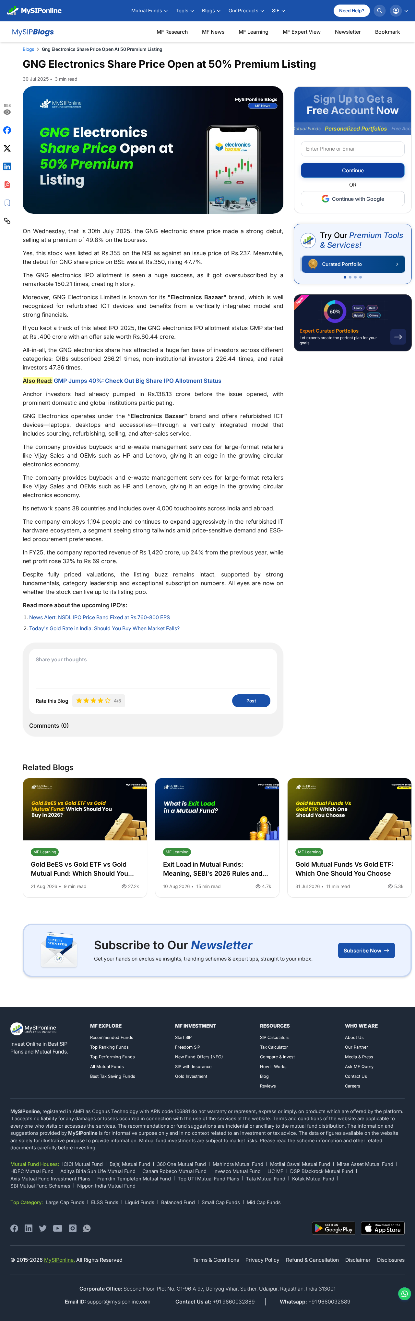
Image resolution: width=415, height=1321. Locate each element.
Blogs (28, 49)
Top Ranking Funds (109, 1047)
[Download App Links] (334, 1228)
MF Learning (253, 31)
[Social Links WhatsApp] (87, 1228)
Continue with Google (358, 199)
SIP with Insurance (193, 1066)
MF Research (172, 31)
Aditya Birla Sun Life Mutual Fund (98, 1171)
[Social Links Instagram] (73, 1228)
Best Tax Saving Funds (112, 1076)
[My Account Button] (398, 10)
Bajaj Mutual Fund (130, 1164)
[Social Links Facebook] (14, 1228)
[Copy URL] (7, 221)
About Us (354, 1037)
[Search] (379, 10)
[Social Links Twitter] (43, 1228)
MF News (213, 31)
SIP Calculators (275, 1037)
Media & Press (359, 1056)
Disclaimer (358, 1260)
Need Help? (351, 10)
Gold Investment (191, 1076)
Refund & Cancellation (312, 1260)
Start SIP (183, 1037)
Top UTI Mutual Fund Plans (208, 1179)
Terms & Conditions (216, 1260)
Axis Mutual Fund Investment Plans (50, 1179)
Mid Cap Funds (264, 1202)
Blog (264, 1076)
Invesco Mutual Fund (237, 1171)
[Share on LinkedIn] (7, 166)
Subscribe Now (362, 950)
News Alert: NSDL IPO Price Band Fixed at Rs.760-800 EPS (99, 617)
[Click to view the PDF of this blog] (7, 184)
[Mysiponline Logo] (34, 1028)
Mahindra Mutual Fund (238, 1164)
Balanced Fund (178, 1202)
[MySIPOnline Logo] (34, 10)
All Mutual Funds (107, 1066)
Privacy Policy (262, 1260)
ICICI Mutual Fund (82, 1164)
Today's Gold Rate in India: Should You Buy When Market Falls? (104, 628)
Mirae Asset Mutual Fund (365, 1164)
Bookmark (387, 31)
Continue (353, 170)
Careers (352, 1085)
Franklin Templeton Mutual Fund (134, 1179)
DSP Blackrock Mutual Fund (321, 1171)
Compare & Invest (277, 1056)
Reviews (268, 1085)
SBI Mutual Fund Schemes (40, 1186)
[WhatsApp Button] (403, 1293)
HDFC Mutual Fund (31, 1171)
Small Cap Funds (221, 1202)
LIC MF (275, 1171)
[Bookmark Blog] (7, 203)
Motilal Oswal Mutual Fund (300, 1164)
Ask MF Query (359, 1066)
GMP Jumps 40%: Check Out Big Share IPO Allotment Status (137, 380)
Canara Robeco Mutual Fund (174, 1171)
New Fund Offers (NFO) (199, 1056)
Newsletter (348, 31)
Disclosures (391, 1260)
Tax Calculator (274, 1047)
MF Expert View (302, 31)
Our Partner (356, 1047)
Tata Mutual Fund (265, 1179)
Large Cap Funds (65, 1202)
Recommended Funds (111, 1037)
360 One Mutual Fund (181, 1164)
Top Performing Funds (112, 1056)
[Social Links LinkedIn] (28, 1228)
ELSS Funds (104, 1202)
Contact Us (356, 1076)
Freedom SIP (187, 1047)
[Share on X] (7, 148)
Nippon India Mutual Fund (106, 1186)
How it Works (273, 1066)
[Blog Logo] (32, 32)
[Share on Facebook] (7, 130)
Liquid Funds (139, 1202)
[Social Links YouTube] (57, 1228)
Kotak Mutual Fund (313, 1179)
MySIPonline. (59, 1260)
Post (251, 700)
